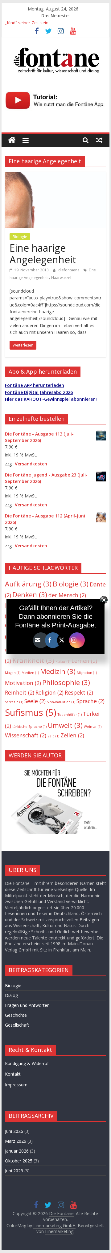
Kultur (63, 661)
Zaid (53, 736)
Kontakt (13, 1074)
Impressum (16, 1085)
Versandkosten (31, 464)
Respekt (79, 692)
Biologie (20, 236)
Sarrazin (14, 702)
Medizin (58, 671)
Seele (35, 701)
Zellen (72, 735)
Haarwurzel (61, 277)
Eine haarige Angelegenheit (43, 253)
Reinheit (19, 692)
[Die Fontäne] (12, 140)
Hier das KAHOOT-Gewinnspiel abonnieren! (51, 399)
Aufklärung (28, 584)
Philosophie (66, 682)
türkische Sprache (29, 726)
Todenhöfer (70, 714)
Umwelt (65, 725)
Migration (87, 673)
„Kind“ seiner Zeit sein (26, 23)
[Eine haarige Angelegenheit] (55, 175)
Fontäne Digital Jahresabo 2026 (39, 392)
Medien (30, 673)
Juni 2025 (14, 1171)
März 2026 (15, 1141)
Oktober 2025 (18, 1161)
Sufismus (30, 712)
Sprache (90, 701)
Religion (49, 692)
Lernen (84, 660)
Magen (12, 673)
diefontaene (69, 270)
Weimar (92, 726)
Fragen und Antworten (27, 1005)
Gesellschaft (17, 1025)
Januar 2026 (17, 1151)
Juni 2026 (14, 1131)
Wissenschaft (25, 735)
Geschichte (16, 1015)
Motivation (23, 683)
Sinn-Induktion (61, 702)
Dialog (11, 995)
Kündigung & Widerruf (27, 1063)
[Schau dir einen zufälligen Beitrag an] (99, 140)
